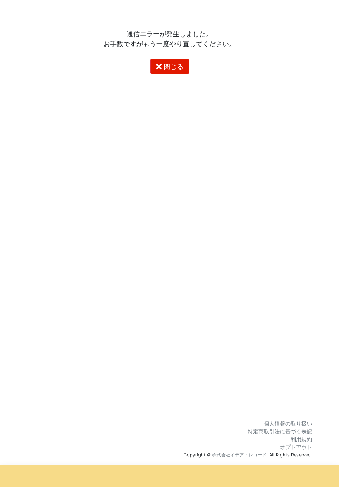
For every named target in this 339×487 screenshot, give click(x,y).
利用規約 (301, 439)
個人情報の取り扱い (288, 424)
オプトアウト (296, 447)
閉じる (173, 66)
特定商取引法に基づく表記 (280, 431)
